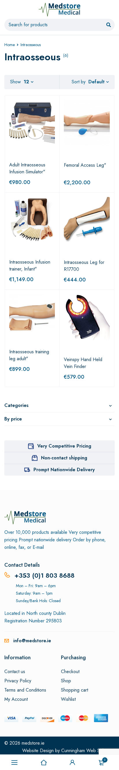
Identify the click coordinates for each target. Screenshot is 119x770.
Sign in (72, 762)
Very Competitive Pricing (64, 446)
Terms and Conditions (25, 690)
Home (9, 45)
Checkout (70, 672)
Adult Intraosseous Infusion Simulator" (27, 168)
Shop (66, 681)
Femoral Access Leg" (85, 165)
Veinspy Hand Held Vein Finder (83, 363)
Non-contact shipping (64, 458)
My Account (16, 699)
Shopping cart (74, 690)
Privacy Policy (17, 681)
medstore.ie (33, 743)
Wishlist (68, 699)
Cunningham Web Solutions (88, 750)
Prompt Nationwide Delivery (64, 469)
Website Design (38, 750)
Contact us (14, 672)
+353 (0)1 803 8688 (44, 575)
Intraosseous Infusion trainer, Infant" (29, 265)
